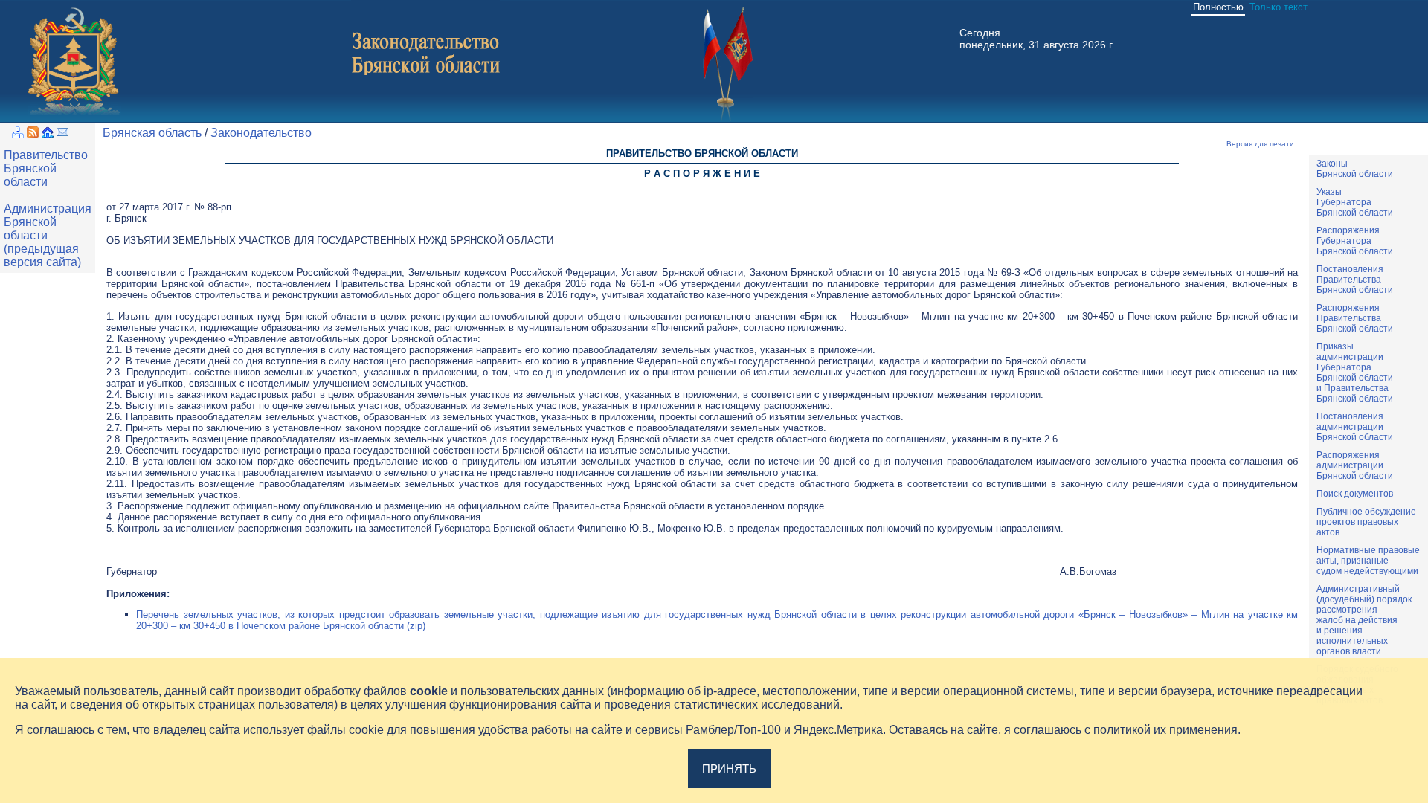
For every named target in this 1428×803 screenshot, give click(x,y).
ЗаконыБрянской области (1354, 168)
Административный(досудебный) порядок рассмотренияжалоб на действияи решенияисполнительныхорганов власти (1364, 620)
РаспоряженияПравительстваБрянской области (1354, 318)
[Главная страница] (48, 134)
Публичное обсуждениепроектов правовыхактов (1366, 522)
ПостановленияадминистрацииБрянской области (1354, 426)
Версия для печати (1260, 144)
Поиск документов (1354, 493)
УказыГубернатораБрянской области (1354, 202)
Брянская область (152, 132)
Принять (729, 768)
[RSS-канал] (33, 134)
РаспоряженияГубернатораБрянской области (1354, 241)
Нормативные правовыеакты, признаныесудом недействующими (1368, 560)
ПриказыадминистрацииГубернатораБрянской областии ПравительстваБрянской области (1354, 372)
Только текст (1279, 7)
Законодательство (261, 132)
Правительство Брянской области (46, 168)
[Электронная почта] (62, 134)
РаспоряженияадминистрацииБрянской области (1354, 465)
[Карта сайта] (18, 134)
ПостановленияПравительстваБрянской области (1354, 279)
